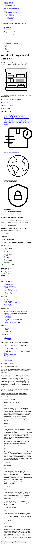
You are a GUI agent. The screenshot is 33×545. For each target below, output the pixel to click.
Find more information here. (8, 225)
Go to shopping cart (9, 5)
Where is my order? (12, 12)
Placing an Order (8, 284)
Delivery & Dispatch (9, 286)
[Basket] (18, 39)
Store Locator (7, 316)
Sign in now (7, 29)
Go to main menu (8, 2)
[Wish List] (5, 37)
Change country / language (21, 342)
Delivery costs (11, 15)
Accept (3, 393)
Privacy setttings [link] (8, 356)
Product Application (9, 320)
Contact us (10, 18)
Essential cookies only (12, 393)
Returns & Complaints (10, 287)
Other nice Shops (8, 360)
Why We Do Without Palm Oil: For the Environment (18, 121)
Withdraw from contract (7, 363)
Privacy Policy (8, 350)
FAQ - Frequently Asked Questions (13, 322)
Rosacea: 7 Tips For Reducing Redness (14, 115)
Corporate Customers (9, 292)
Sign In (6, 299)
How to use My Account (10, 290)
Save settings (4, 542)
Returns (9, 14)
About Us (6, 328)
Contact (6, 329)
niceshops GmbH (13, 345)
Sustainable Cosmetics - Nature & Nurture (15, 311)
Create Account (8, 301)
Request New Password (10, 302)
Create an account (9, 35)
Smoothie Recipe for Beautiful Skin (13, 116)
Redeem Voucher (8, 305)
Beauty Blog (7, 314)
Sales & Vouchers (9, 294)
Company (6, 359)
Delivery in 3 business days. (11, 8)
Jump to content (8, 3)
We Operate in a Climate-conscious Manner (15, 313)
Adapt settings (22, 393)
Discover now (4, 102)
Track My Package (9, 304)
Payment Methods (9, 289)
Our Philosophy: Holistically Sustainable (15, 319)
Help (5, 11)
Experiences (7, 331)
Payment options (11, 17)
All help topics (11, 20)
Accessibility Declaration (10, 354)
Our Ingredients (8, 317)
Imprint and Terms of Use (11, 348)
